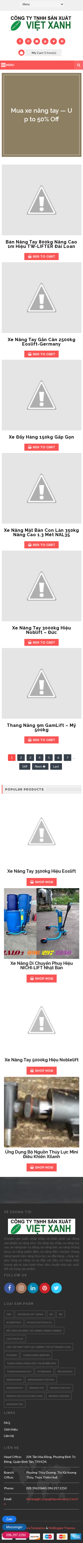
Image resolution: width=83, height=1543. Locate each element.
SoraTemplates (34, 1528)
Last (56, 766)
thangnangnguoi (18, 1371)
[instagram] (28, 41)
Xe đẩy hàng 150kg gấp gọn (41, 437)
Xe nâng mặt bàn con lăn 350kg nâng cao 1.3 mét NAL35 (41, 532)
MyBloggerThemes (62, 1528)
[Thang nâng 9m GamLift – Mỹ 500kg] (41, 683)
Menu (10, 65)
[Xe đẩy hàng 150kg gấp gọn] (41, 395)
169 (24, 766)
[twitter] (53, 41)
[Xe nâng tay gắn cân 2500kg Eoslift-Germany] (41, 297)
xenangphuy (14, 1387)
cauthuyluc (14, 1338)
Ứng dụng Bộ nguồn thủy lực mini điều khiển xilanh (41, 1154)
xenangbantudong (41, 1379)
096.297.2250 (16, 1535)
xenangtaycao (60, 1387)
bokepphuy (13, 1322)
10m (8, 1314)
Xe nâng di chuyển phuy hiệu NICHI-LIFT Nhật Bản (41, 966)
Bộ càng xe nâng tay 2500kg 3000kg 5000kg (34, 1330)
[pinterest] (62, 41)
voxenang (44, 1371)
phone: (9, 1488)
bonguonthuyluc (39, 1322)
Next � (40, 766)
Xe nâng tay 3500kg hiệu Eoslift (41, 871)
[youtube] (45, 41)
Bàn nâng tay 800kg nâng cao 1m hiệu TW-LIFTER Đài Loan (41, 244)
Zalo (9, 1519)
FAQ (7, 1423)
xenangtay (36, 1387)
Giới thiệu (11, 1429)
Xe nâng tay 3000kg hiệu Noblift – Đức (41, 630)
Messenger (14, 1527)
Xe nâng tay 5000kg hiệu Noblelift (42, 1059)
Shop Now (44, 882)
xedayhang (65, 1371)
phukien (11, 1355)
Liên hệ (9, 1436)
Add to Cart (44, 256)
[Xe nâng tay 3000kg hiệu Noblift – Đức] (41, 586)
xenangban (14, 1379)
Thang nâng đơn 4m (36, 1355)
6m (51, 1314)
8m (60, 1314)
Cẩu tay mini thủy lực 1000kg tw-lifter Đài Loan (38, 1346)
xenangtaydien (58, 1396)
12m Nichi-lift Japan (30, 1314)
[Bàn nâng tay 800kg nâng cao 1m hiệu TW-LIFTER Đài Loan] (41, 200)
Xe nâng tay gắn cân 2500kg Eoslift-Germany (41, 342)
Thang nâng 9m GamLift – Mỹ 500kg (41, 727)
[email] (36, 41)
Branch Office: (9, 1475)
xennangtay (14, 1404)
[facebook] (20, 41)
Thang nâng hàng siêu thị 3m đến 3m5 (31, 1363)
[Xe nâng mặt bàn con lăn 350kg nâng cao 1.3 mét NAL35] (41, 488)
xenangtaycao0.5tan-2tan (24, 1396)
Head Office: (13, 1457)
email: (8, 1499)
